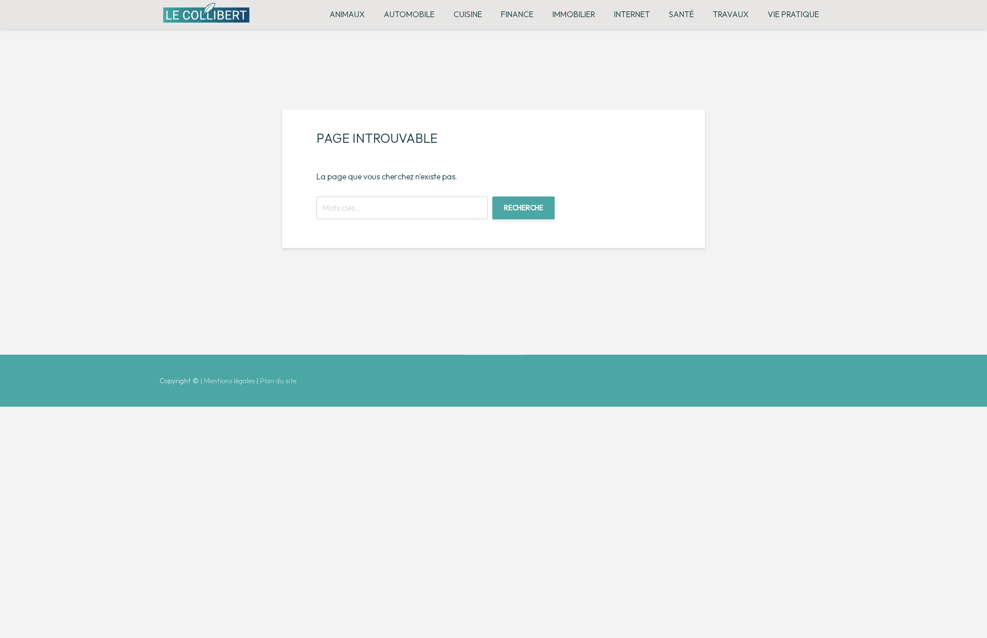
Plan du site (278, 380)
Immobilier (573, 14)
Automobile (409, 14)
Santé (681, 14)
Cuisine (468, 14)
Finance (517, 14)
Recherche (523, 207)
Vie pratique (793, 14)
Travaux (731, 14)
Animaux (347, 14)
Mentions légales (229, 380)
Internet (632, 14)
